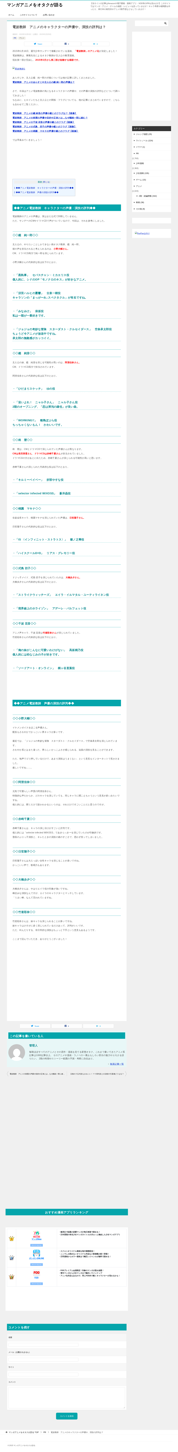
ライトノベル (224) (144, 140)
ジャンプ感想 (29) (144, 134)
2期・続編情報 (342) (148, 196)
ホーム (11, 15)
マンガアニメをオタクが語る (35, 5)
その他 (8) (140, 209)
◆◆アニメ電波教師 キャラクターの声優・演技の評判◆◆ (44, 188)
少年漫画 (140, 163)
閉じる (46, 182)
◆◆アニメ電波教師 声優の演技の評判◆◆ (36, 192)
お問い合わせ (49, 15)
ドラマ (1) (140, 147)
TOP (24, 1432)
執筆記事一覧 (117, 1064)
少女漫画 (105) (142, 173)
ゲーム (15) (141, 180)
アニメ (21, 38)
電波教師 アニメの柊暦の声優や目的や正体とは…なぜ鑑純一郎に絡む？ (38, 1074)
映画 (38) (140, 202)
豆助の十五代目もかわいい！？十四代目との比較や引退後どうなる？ (97, 1074)
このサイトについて (28, 15)
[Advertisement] (67, 974)
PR (15, 38)
